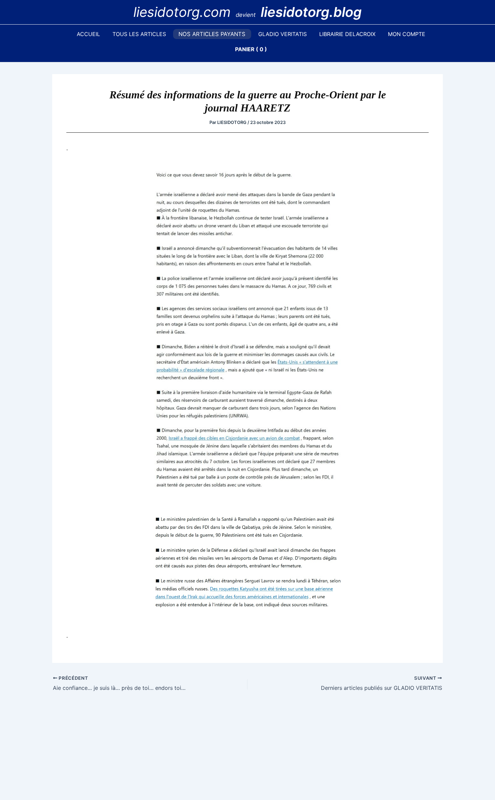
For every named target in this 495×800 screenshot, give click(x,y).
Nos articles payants (211, 34)
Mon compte (406, 34)
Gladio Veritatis (282, 34)
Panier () (251, 49)
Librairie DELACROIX (347, 34)
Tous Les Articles (139, 34)
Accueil (88, 34)
